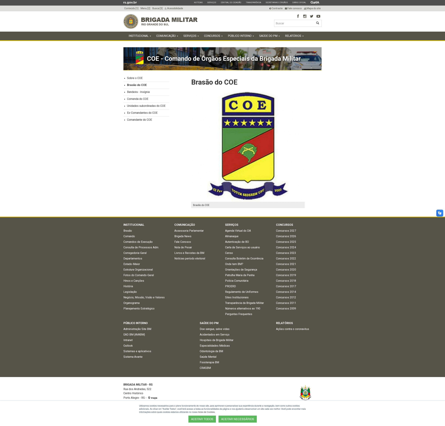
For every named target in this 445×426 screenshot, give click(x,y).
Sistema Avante (133, 356)
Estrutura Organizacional (138, 269)
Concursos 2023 (286, 253)
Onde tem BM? (234, 264)
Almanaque (231, 236)
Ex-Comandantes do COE (142, 112)
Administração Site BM (137, 329)
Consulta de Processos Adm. (141, 247)
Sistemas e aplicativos (137, 351)
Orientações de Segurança (241, 269)
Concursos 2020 (286, 269)
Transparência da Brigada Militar (244, 303)
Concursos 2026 (286, 236)
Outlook (128, 345)
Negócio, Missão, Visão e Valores (144, 297)
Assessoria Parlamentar (189, 230)
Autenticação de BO (237, 241)
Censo (229, 253)
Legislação (130, 291)
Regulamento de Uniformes (241, 291)
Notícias (198, 2)
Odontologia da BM (211, 351)
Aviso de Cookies (206, 411)
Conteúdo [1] (131, 8)
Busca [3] (157, 8)
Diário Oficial (299, 2)
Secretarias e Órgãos (276, 2)
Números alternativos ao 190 (242, 308)
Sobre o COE (135, 78)
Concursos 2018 (286, 280)
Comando (129, 236)
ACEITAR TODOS (202, 419)
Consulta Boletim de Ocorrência (244, 258)
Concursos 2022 (286, 258)
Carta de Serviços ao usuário (242, 247)
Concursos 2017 (286, 286)
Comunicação (166, 36)
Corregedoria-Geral (135, 253)
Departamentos (132, 258)
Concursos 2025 (286, 241)
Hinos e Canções (133, 280)
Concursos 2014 (286, 291)
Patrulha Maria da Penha (239, 275)
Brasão (127, 230)
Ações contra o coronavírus (292, 329)
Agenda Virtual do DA (238, 230)
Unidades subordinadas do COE (146, 105)
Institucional (139, 36)
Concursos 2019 (286, 275)
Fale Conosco (182, 241)
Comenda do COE (137, 99)
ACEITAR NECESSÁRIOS (237, 419)
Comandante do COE (139, 119)
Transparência (253, 2)
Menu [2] (145, 8)
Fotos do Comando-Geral (138, 275)
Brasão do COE (137, 85)
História (128, 286)
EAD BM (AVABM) (134, 334)
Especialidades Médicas (215, 345)
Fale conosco (294, 8)
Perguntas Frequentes (238, 314)
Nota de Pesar (183, 247)
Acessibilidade (175, 8)
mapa (153, 397)
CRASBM (205, 368)
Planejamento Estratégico (139, 308)
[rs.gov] (130, 2)
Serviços (211, 2)
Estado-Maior (131, 264)
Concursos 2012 (286, 297)
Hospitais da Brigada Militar (216, 340)
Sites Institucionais (237, 297)
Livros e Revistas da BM (189, 253)
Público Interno (240, 36)
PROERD (230, 286)
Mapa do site (313, 8)
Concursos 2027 (286, 230)
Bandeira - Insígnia (138, 92)
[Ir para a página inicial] (160, 21)
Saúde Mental (208, 356)
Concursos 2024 (286, 247)
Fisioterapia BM (209, 362)
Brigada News (182, 236)
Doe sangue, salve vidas (214, 329)
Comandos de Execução (138, 241)
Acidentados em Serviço (214, 334)
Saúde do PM (268, 36)
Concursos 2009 (286, 308)
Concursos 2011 (286, 303)
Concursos (212, 36)
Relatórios (293, 36)
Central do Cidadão (231, 2)
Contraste (277, 8)
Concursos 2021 (286, 264)
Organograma (131, 303)
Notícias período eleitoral (189, 258)
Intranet (128, 340)
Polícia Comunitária (236, 280)
